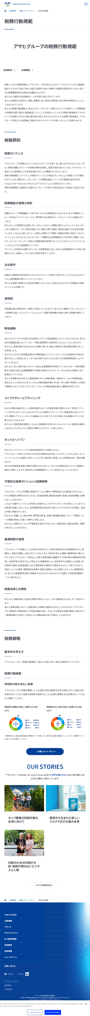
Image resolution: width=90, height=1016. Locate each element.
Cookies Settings (35, 1012)
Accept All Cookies (53, 1012)
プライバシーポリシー (11, 981)
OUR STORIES (10, 915)
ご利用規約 (8, 989)
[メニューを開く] (86, 4)
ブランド (7, 927)
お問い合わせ (9, 966)
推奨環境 (7, 985)
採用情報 (8, 951)
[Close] (86, 1004)
